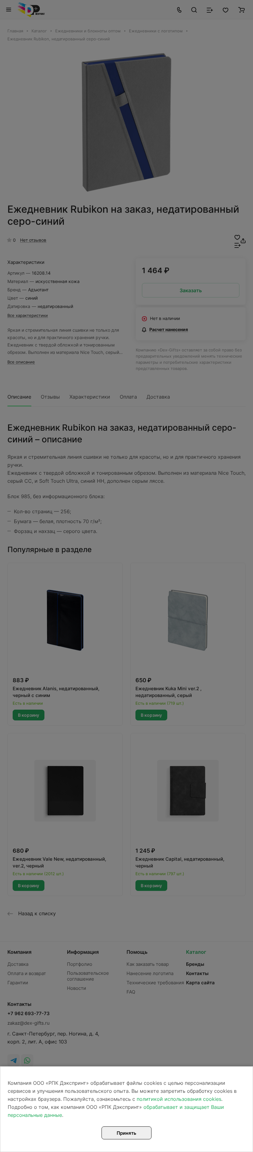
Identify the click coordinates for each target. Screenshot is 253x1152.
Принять (126, 1133)
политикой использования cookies (179, 1099)
